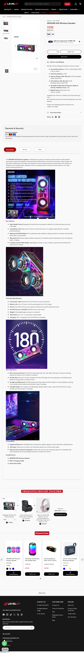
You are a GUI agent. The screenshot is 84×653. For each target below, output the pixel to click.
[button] (80, 4)
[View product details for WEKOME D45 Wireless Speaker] (9, 505)
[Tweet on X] (52, 117)
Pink (70, 569)
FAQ (53, 612)
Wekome (49, 20)
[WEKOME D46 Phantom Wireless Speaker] (13, 549)
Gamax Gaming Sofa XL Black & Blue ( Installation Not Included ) (26, 516)
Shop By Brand (54, 13)
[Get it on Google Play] (21, 645)
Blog (53, 620)
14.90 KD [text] (44, 524)
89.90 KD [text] (27, 520)
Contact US (55, 605)
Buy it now (64, 56)
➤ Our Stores (41, 614)
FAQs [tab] (40, 149)
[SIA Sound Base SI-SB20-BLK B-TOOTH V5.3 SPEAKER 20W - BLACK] (51, 549)
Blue (13, 569)
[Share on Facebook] (56, 117)
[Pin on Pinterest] (59, 117)
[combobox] (42, 4)
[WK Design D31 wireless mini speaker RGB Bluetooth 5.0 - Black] (32, 549)
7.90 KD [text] (10, 522)
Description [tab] (10, 149)
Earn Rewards (72, 617)
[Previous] (1, 559)
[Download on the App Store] (8, 644)
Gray (10, 569)
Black (7, 569)
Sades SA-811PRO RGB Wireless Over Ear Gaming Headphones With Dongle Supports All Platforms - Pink (43, 518)
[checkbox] (7, 522)
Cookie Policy (72, 614)
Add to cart (71, 51)
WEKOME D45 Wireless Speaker (14, 16)
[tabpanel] (42, 317)
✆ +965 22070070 (43, 605)
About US (71, 605)
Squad (67, 569)
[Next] (82, 559)
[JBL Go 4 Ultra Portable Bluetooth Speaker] (70, 549)
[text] (42, 491)
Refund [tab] (25, 149)
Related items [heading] (42, 533)
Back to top (42, 593)
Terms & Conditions (58, 608)
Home (4, 16)
